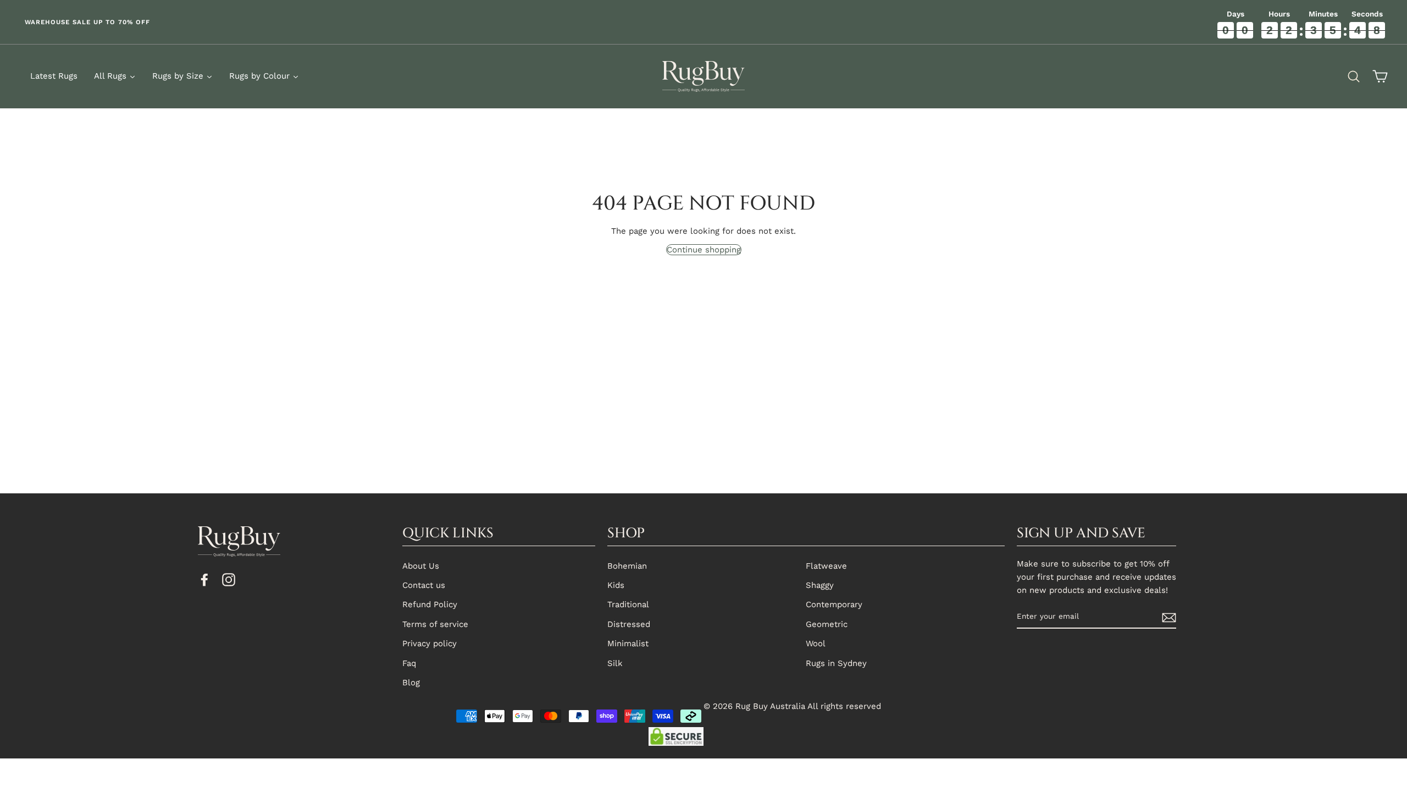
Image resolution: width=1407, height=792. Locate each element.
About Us (420, 566)
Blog (411, 683)
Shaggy (820, 585)
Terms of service (435, 624)
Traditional (628, 604)
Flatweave (826, 566)
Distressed (628, 624)
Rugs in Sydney (836, 663)
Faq (409, 663)
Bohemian (627, 566)
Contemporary (834, 604)
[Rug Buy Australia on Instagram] (228, 579)
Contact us (423, 585)
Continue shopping (704, 250)
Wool (816, 643)
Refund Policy (429, 604)
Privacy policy (429, 643)
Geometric (826, 624)
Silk (615, 663)
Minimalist (628, 643)
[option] (352, 22)
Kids (615, 585)
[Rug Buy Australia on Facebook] (204, 579)
